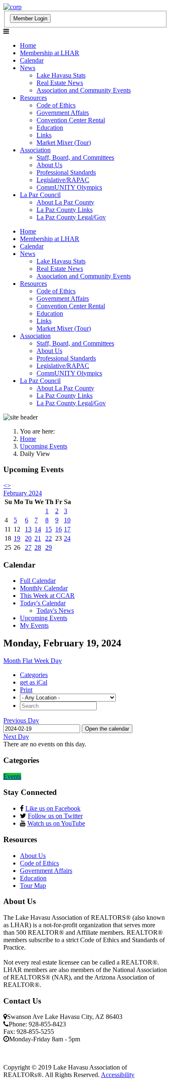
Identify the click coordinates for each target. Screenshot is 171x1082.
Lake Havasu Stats (61, 75)
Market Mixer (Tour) (64, 142)
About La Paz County (65, 202)
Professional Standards (66, 172)
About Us (49, 164)
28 (37, 547)
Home (28, 45)
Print (26, 689)
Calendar (32, 60)
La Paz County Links (65, 209)
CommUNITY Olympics (69, 187)
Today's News (55, 610)
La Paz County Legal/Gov (71, 217)
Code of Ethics (56, 105)
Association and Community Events (84, 90)
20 (28, 538)
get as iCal (33, 682)
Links (44, 135)
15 (48, 529)
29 (48, 547)
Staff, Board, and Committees (75, 157)
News (27, 67)
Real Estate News (60, 82)
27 (28, 547)
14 (37, 529)
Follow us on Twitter (55, 815)
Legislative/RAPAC (63, 179)
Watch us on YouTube (56, 823)
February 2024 (22, 493)
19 (17, 538)
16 (58, 529)
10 (67, 520)
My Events (34, 625)
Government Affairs (63, 112)
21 (37, 538)
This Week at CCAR (47, 595)
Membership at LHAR (49, 52)
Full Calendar (38, 580)
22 (48, 538)
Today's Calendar (43, 603)
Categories (34, 674)
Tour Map (33, 885)
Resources (33, 97)
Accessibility (117, 1074)
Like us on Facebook (53, 808)
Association (35, 150)
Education (50, 127)
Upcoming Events (43, 617)
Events (12, 776)
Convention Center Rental (71, 120)
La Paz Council (40, 194)
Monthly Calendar (44, 588)
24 (67, 538)
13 (28, 529)
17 (67, 529)
